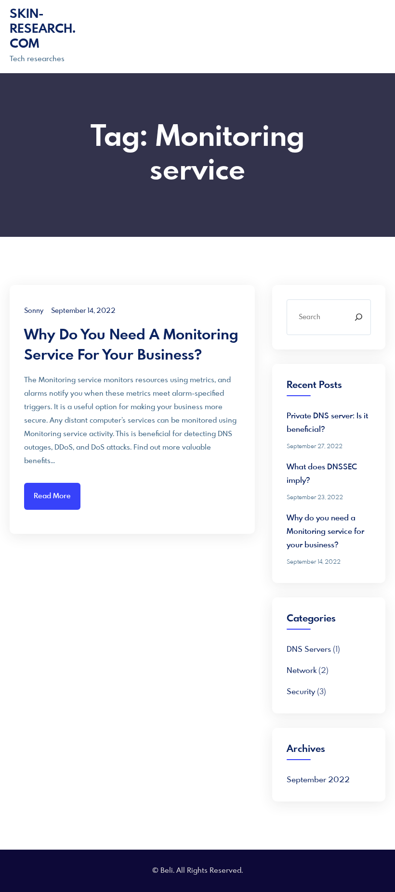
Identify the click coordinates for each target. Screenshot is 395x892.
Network (301, 671)
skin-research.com (43, 29)
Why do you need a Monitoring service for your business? (131, 345)
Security (301, 692)
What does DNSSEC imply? (322, 474)
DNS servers (309, 650)
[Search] (359, 317)
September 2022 (318, 780)
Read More (52, 496)
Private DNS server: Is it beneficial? (327, 423)
